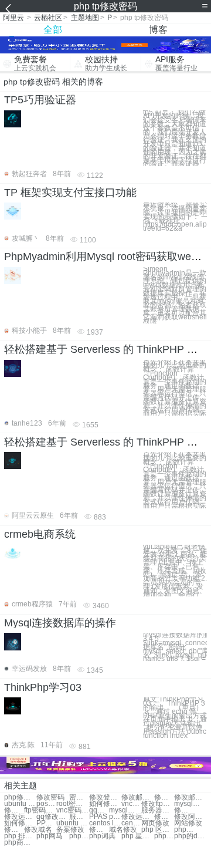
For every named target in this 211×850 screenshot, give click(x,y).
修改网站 (14, 830)
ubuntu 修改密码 (20, 804)
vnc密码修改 (131, 804)
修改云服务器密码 (184, 810)
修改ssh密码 (14, 810)
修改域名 (38, 830)
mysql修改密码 (190, 804)
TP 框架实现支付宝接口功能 (70, 192)
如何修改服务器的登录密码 (20, 823)
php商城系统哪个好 (20, 842)
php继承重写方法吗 (79, 836)
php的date (190, 836)
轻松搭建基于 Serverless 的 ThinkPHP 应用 (106, 349)
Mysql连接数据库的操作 (60, 623)
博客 (158, 30)
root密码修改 (72, 804)
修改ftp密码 (157, 804)
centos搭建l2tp (131, 823)
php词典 (102, 836)
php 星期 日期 (137, 836)
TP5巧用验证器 (40, 100)
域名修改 (123, 830)
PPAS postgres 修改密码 (105, 817)
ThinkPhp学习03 (42, 687)
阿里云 (13, 18)
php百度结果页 (164, 836)
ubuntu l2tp (72, 823)
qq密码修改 (99, 810)
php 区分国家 (157, 830)
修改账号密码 (164, 797)
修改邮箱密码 (137, 797)
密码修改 (79, 797)
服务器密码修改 (79, 817)
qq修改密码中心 (52, 817)
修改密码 (50, 797)
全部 (52, 30)
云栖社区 (48, 18)
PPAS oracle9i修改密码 (46, 823)
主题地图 (85, 18)
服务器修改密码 (157, 810)
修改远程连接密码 (20, 817)
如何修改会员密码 (105, 804)
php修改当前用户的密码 (20, 797)
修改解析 (99, 830)
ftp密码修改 (40, 810)
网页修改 (155, 823)
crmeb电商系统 (40, 534)
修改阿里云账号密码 (164, 817)
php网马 (49, 836)
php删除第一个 (184, 830)
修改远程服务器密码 (137, 817)
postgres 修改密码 (46, 804)
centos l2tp (105, 823)
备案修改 (70, 830)
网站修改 (188, 823)
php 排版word (20, 836)
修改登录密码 (105, 797)
